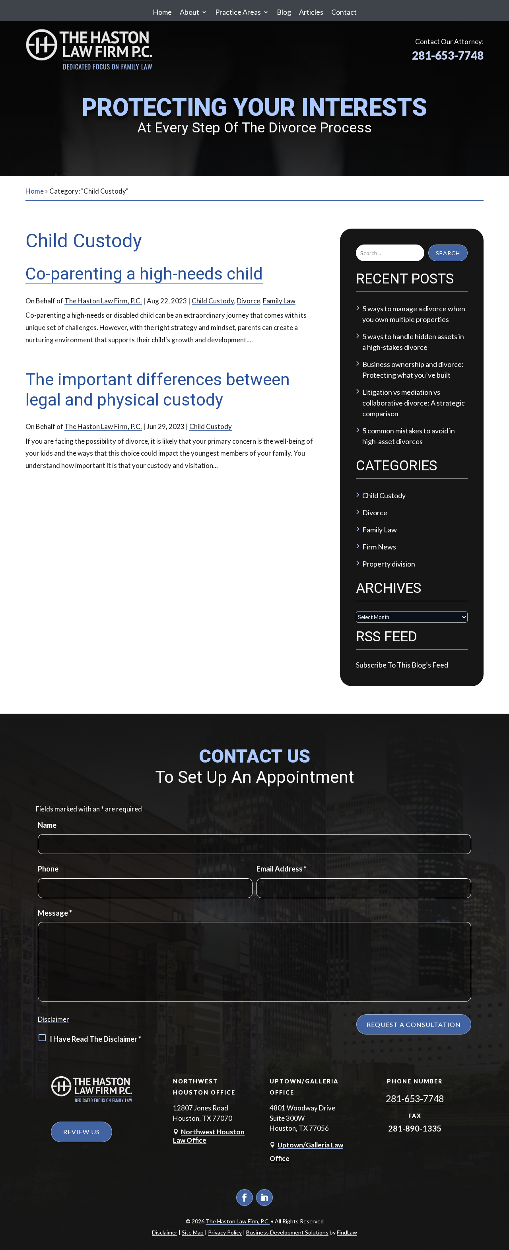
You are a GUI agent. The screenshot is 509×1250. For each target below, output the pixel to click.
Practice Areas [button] (238, 12)
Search (448, 253)
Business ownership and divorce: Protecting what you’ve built (413, 369)
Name (47, 825)
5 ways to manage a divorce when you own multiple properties (413, 314)
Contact (344, 12)
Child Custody (213, 301)
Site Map (193, 1232)
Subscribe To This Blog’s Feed (402, 664)
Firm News (379, 546)
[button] (500, 1192)
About (189, 12)
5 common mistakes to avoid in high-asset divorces (408, 436)
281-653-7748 (448, 55)
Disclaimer (53, 1019)
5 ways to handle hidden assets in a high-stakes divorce (413, 341)
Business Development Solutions (287, 1232)
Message (55, 912)
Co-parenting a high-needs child (144, 273)
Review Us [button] (81, 1131)
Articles (311, 12)
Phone (48, 868)
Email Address (281, 868)
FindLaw (347, 1232)
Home (162, 12)
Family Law (279, 301)
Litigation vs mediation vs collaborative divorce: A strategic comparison (413, 403)
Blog (284, 12)
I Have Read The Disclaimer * (95, 1039)
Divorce (248, 301)
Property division (388, 563)
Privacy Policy (225, 1232)
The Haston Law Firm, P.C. (103, 301)
